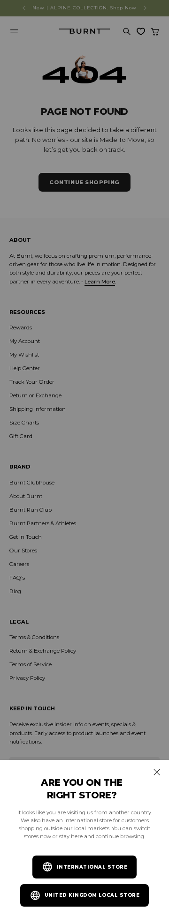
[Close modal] (156, 772)
